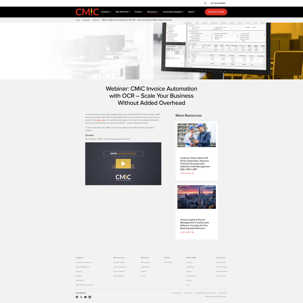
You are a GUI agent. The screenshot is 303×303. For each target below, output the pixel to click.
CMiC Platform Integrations (85, 285)
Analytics (79, 276)
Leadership (190, 267)
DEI (188, 285)
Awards (189, 271)
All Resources (145, 262)
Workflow (79, 271)
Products (144, 271)
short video (101, 120)
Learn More (185, 173)
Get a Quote (168, 262)
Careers (189, 280)
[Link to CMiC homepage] (87, 12)
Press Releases (192, 276)
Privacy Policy (177, 293)
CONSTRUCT (80, 280)
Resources (86, 20)
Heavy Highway (118, 276)
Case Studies (145, 267)
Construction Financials (83, 262)
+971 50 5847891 (217, 3)
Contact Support (221, 267)
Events (143, 276)
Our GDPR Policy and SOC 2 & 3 (205, 293)
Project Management (82, 267)
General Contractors (120, 267)
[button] (123, 163)
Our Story (190, 262)
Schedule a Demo (216, 12)
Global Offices (221, 276)
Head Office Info (221, 271)
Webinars (96, 20)
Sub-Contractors (118, 271)
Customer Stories (119, 262)
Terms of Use (188, 293)
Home (78, 20)
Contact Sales (220, 262)
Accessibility (222, 293)
